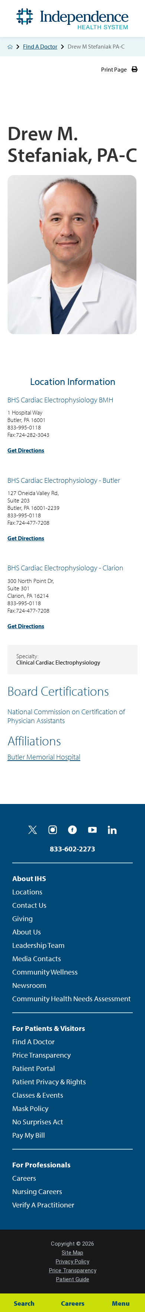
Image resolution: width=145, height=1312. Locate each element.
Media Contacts (36, 958)
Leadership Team (38, 945)
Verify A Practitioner (43, 1204)
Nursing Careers (37, 1191)
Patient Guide (72, 1279)
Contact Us (29, 905)
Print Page (114, 69)
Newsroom (29, 985)
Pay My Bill (28, 1135)
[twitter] (32, 829)
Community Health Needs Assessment (71, 998)
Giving (22, 918)
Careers (24, 1178)
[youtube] (92, 829)
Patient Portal (33, 1068)
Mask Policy (30, 1108)
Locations (27, 891)
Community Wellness (45, 971)
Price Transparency (41, 1054)
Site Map (72, 1252)
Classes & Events (37, 1095)
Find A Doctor (40, 46)
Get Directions (25, 450)
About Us (26, 931)
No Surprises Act (37, 1121)
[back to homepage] (10, 46)
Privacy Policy (72, 1261)
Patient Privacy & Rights (49, 1081)
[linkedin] (112, 829)
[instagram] (52, 829)
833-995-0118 (24, 427)
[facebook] (72, 829)
